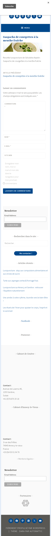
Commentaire (10, 105)
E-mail (7, 146)
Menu (27, 28)
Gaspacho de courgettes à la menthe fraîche (23, 74)
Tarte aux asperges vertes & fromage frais (20, 280)
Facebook (25, 321)
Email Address (10, 215)
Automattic (36, 531)
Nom (6, 137)
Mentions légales (25, 458)
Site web (8, 155)
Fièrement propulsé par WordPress (25, 528)
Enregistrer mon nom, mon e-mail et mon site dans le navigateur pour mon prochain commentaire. (12, 173)
